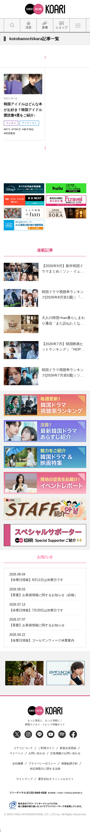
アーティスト (29, 123)
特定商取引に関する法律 (45, 768)
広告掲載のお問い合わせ (65, 753)
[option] (24, 673)
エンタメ (11, 123)
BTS (7, 129)
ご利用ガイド (46, 748)
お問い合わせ (36, 753)
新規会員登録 (68, 748)
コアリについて (23, 748)
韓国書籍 (10, 133)
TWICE (17, 129)
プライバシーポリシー (42, 763)
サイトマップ (24, 779)
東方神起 (29, 129)
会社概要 (17, 763)
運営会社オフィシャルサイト (56, 779)
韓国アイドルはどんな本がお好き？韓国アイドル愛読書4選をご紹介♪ (23, 109)
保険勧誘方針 (69, 763)
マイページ (16, 753)
